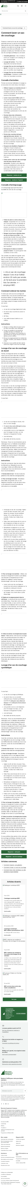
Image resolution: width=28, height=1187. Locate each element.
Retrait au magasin (20, 1145)
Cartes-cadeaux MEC (20, 1162)
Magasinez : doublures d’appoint (14, 180)
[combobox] (14, 11)
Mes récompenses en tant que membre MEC (7, 1142)
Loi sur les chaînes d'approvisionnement (10, 1180)
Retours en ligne (4, 1148)
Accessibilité (4, 1176)
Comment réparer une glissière (13, 865)
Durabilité (18, 1160)
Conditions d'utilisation (6, 1174)
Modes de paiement (5, 1146)
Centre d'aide (4, 1155)
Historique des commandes (7, 1139)
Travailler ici (3, 1127)
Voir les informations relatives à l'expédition (11, 1031)
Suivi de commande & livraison (7, 1157)
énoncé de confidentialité (9, 1100)
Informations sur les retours (7, 1159)
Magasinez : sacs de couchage (14, 856)
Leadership (3, 1123)
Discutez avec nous (5, 1165)
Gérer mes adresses (5, 1144)
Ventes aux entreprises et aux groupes (7, 1130)
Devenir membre (21, 1013)
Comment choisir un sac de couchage (15, 867)
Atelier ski (18, 1143)
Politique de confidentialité (7, 1172)
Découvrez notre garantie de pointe (12, 1064)
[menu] (25, 5)
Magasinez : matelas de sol (14, 175)
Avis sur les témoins (5, 1178)
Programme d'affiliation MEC (7, 1132)
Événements (18, 1156)
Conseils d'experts (5, 1161)
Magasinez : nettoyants (14, 852)
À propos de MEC (5, 1121)
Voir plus (14, 999)
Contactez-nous (4, 1163)
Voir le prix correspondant (9, 1054)
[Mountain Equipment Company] (14, 1072)
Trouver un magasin (20, 1139)
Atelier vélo (18, 1141)
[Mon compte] (21, 5)
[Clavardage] (25, 1183)
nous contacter (15, 1098)
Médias (2, 1125)
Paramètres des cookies (6, 1150)
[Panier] (18, 5)
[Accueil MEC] (4, 5)
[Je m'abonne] (25, 1090)
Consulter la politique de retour (10, 1043)
